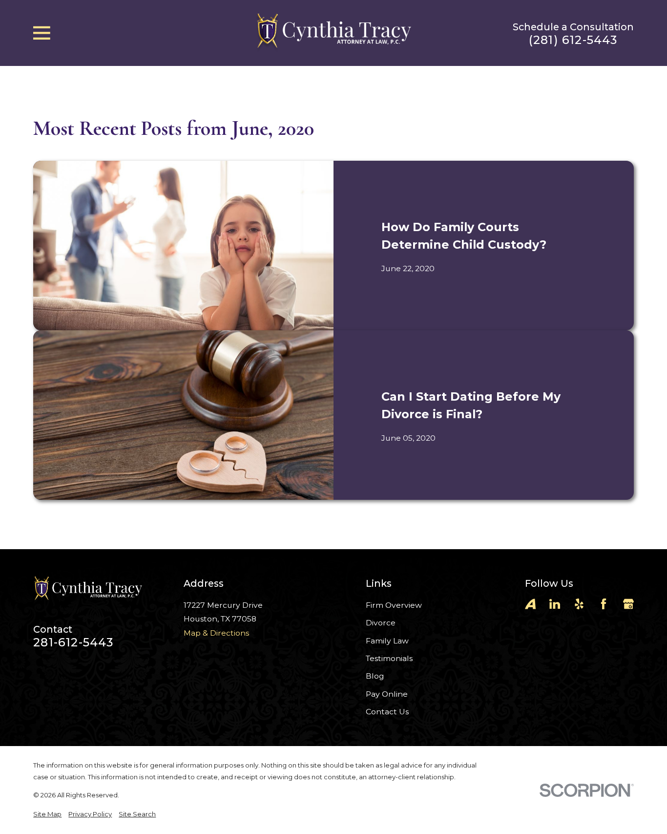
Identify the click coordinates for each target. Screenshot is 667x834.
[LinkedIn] (554, 604)
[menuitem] (47, 814)
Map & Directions (216, 633)
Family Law (387, 640)
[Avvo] (530, 604)
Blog (375, 676)
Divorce (381, 622)
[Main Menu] (41, 33)
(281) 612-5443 (573, 40)
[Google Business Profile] (628, 604)
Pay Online (387, 694)
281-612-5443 (73, 642)
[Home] (333, 33)
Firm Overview (394, 605)
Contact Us (387, 711)
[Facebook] (603, 604)
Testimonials (389, 658)
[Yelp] (579, 604)
